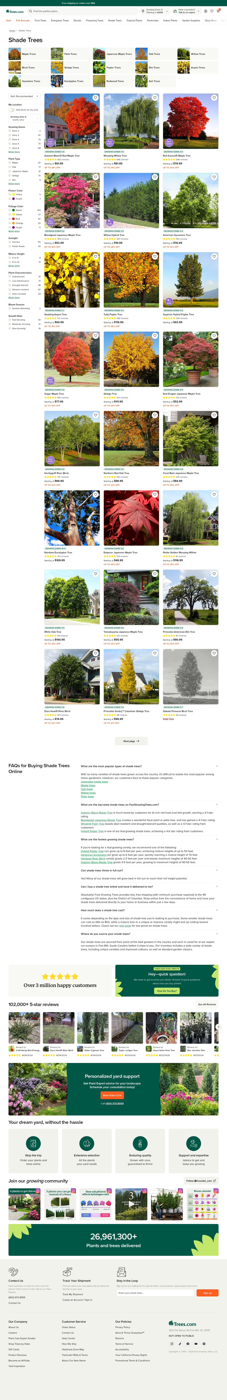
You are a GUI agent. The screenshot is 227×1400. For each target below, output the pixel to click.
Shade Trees (115, 20)
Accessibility (122, 1349)
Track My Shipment (73, 1294)
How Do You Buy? (167, 990)
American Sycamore (94, 854)
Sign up (207, 1292)
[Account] (205, 11)
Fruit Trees (40, 20)
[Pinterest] (204, 1344)
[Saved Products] (212, 11)
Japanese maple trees (94, 781)
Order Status (68, 1327)
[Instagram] (172, 1344)
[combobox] (24, 96)
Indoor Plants (170, 20)
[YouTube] (196, 1344)
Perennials (152, 20)
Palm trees (87, 796)
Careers (12, 1332)
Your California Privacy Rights (131, 1355)
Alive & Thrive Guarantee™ (129, 1332)
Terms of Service (124, 1343)
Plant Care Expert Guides (21, 1338)
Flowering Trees (94, 20)
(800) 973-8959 (115, 1103)
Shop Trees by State (19, 1343)
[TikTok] (180, 1344)
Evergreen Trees (60, 20)
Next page (129, 741)
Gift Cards (13, 1349)
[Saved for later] (95, 97)
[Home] (14, 11)
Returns (119, 1338)
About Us (13, 1327)
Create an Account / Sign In (77, 1299)
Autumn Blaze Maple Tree (97, 812)
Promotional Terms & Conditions (132, 1360)
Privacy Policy (122, 1327)
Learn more (135, 3)
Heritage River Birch (93, 858)
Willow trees (88, 792)
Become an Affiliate (19, 1360)
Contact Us (14, 1302)
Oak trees (87, 789)
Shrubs (77, 20)
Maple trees (88, 785)
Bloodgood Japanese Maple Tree (101, 820)
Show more (14, 152)
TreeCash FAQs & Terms (75, 1355)
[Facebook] (188, 1344)
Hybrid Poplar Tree (92, 831)
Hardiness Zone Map (73, 1349)
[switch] (11, 110)
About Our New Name (74, 1360)
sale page (125, 925)
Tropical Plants (134, 20)
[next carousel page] (218, 1027)
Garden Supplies (191, 20)
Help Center (68, 1338)
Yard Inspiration (16, 1366)
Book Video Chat (112, 1095)
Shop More (211, 20)
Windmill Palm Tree (92, 823)
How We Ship (69, 1343)
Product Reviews (17, 1355)
